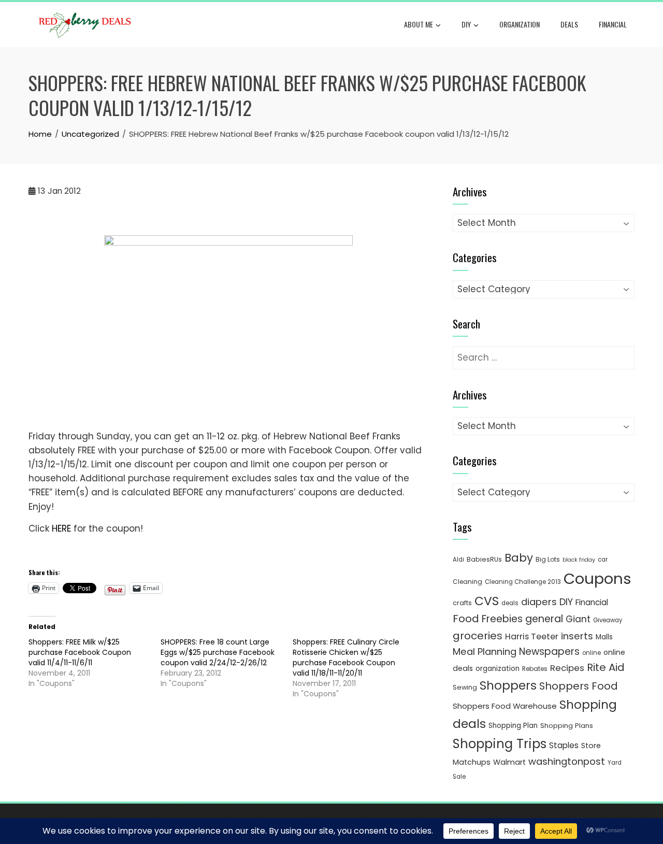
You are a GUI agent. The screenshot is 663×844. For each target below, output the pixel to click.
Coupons (597, 578)
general (544, 619)
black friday (579, 560)
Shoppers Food (578, 686)
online (591, 653)
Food (466, 618)
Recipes (567, 668)
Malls (604, 637)
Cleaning (467, 581)
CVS (486, 600)
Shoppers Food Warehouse (505, 705)
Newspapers (549, 652)
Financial (613, 24)
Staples (564, 745)
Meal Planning (484, 651)
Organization (519, 24)
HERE (61, 528)
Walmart (509, 762)
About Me (418, 24)
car (603, 559)
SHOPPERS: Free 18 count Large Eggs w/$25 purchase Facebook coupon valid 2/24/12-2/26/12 (218, 652)
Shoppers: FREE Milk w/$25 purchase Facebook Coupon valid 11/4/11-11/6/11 (79, 652)
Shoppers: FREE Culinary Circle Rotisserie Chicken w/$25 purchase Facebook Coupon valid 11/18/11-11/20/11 (346, 657)
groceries (477, 635)
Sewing (465, 687)
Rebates (534, 668)
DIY (466, 24)
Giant (578, 619)
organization (497, 669)
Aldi (458, 559)
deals (569, 24)
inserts (577, 636)
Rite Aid (606, 667)
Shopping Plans (566, 726)
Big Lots (548, 559)
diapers (539, 601)
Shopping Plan (513, 726)
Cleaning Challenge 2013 (523, 582)
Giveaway (607, 620)
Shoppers (508, 685)
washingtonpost (566, 761)
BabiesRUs (484, 559)
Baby (519, 557)
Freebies (502, 619)
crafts (462, 602)
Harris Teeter (531, 636)
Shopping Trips (499, 744)
